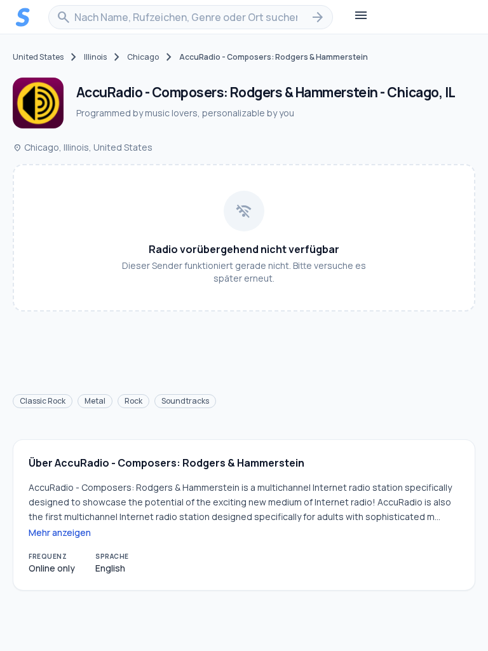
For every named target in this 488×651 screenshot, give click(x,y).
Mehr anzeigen (60, 532)
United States (38, 57)
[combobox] (190, 17)
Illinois (95, 57)
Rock (133, 400)
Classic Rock (42, 400)
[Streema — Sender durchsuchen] (23, 17)
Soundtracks (185, 400)
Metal (95, 400)
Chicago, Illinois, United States (82, 147)
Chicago (143, 57)
